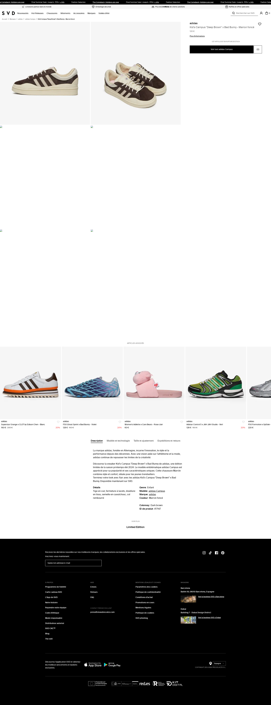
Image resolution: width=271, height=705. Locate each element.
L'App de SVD (51, 597)
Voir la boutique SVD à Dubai (209, 618)
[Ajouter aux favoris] (259, 24)
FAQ (92, 597)
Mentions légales (143, 607)
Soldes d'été (104, 13)
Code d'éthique (52, 613)
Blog (47, 633)
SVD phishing (142, 618)
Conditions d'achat (144, 597)
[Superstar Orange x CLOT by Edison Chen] (30, 383)
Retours (94, 592)
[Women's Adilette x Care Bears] (154, 383)
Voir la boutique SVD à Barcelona (211, 597)
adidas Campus (30, 19)
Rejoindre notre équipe (55, 607)
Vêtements (65, 13)
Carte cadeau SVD (53, 592)
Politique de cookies (145, 613)
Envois (93, 587)
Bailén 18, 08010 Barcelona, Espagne (197, 591)
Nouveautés (22, 13)
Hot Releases (37, 13)
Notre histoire (51, 602)
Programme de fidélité (55, 587)
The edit (49, 639)
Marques (91, 13)
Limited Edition (135, 527)
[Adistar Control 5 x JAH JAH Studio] (215, 383)
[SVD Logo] (8, 13)
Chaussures (52, 13)
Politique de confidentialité (148, 592)
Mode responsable (53, 618)
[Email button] (258, 50)
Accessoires (78, 13)
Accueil (4, 19)
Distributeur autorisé (54, 623)
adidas (20, 19)
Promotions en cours (145, 602)
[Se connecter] (261, 13)
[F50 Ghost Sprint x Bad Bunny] (92, 383)
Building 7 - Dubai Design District (196, 612)
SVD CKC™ (50, 628)
